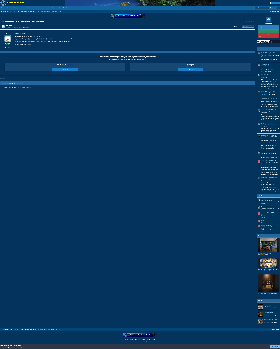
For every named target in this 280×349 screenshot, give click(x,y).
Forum (2, 7)
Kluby (39, 7)
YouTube (34, 7)
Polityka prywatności (140, 339)
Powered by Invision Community (140, 341)
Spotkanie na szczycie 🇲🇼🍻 (264, 253)
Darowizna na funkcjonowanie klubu (266, 35)
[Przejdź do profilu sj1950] (259, 221)
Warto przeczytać (265, 64)
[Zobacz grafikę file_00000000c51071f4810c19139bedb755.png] (268, 283)
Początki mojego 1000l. (269, 304)
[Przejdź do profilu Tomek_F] (259, 161)
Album (21, 7)
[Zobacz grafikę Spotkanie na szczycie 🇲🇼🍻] (268, 245)
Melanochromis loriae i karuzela (271, 319)
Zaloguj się (190, 69)
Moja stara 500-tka (268, 312)
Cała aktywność (60, 7)
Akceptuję (275, 346)
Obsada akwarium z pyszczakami (21, 27)
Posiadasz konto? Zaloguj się (261, 3)
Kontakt (27, 7)
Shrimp (262, 123)
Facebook (46, 7)
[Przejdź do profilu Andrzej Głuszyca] (259, 53)
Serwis (67, 7)
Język (126, 339)
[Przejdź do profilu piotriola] (259, 75)
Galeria (8, 7)
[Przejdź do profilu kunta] (3, 26)
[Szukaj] (278, 8)
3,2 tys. (8, 47)
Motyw (131, 339)
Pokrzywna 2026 (263, 27)
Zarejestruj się (275, 2)
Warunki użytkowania (21, 347)
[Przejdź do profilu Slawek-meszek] (259, 200)
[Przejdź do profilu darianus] (259, 92)
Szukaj (52, 7)
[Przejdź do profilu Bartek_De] (259, 136)
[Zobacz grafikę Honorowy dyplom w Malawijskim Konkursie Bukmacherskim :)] (268, 263)
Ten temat (272, 7)
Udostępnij (237, 26)
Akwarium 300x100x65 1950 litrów (269, 109)
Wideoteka (15, 7)
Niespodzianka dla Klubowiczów (266, 31)
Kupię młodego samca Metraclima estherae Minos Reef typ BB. (268, 227)
